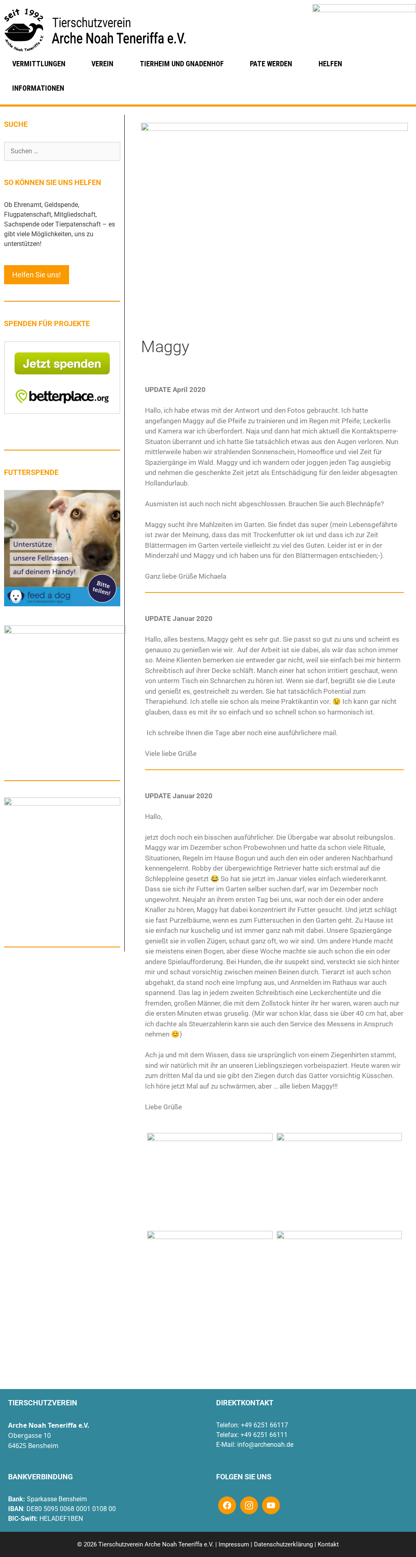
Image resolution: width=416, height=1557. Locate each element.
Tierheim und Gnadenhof (182, 63)
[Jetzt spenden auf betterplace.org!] (62, 412)
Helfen (330, 63)
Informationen (38, 88)
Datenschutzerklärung (283, 1544)
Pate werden (271, 63)
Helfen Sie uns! (36, 274)
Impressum (234, 1544)
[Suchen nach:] (62, 151)
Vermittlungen (38, 63)
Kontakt (328, 1544)
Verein (102, 63)
